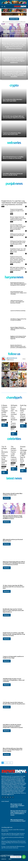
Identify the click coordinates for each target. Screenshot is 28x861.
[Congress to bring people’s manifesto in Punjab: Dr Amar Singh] (5, 211)
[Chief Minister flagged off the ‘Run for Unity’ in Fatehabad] (5, 319)
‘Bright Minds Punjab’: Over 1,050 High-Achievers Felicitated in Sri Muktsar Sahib (18, 250)
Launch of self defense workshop (17, 310)
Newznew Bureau (13, 428)
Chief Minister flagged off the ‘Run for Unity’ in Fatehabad (18, 319)
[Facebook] (2, 797)
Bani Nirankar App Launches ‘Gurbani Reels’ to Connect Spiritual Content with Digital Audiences (13, 610)
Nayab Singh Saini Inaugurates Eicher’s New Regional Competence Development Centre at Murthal (18, 284)
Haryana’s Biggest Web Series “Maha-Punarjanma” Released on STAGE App (18, 328)
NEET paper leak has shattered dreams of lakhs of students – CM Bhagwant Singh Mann (18, 269)
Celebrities (4, 466)
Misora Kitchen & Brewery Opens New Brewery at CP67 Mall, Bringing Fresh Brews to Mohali (12, 750)
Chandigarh (4, 419)
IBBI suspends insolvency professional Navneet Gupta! (17, 820)
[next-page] (11, 763)
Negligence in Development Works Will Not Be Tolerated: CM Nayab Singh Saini (18, 337)
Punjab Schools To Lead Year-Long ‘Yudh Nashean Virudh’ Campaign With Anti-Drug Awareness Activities (14, 202)
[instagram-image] (5, 366)
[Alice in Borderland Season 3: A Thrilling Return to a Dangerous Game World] (14, 153)
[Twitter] (10, 797)
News (3, 206)
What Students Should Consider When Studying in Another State (17, 805)
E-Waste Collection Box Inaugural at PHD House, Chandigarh (4, 412)
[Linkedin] (8, 797)
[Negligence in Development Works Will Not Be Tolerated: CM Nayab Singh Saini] (5, 337)
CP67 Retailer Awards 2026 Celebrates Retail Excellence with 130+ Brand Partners (14, 703)
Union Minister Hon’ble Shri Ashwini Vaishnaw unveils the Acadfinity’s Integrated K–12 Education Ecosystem (13, 726)
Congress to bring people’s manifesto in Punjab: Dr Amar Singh (17, 211)
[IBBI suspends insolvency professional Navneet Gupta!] (14, 532)
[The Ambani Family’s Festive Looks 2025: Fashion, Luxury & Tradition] (14, 443)
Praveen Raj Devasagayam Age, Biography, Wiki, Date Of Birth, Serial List (23, 455)
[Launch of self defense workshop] (5, 310)
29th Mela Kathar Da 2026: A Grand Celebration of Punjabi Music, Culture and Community (13, 680)
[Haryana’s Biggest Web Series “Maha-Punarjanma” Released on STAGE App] (5, 328)
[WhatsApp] (13, 797)
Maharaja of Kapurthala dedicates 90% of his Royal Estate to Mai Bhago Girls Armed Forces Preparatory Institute (14, 563)
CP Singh (3, 421)
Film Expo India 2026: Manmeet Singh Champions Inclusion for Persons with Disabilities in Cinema (12, 517)
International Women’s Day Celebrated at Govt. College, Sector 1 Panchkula (18, 293)
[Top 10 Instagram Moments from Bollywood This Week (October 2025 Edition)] (4, 443)
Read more (4, 425)
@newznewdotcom (12, 358)
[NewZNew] (20, 7)
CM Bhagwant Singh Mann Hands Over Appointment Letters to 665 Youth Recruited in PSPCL (17, 243)
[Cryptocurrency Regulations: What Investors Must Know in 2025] (14, 129)
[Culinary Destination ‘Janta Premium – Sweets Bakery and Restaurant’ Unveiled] (5, 302)
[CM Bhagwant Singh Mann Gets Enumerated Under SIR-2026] (5, 236)
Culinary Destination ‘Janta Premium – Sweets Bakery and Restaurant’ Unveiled (17, 302)
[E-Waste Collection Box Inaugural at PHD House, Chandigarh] (4, 402)
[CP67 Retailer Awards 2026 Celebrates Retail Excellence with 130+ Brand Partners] (14, 695)
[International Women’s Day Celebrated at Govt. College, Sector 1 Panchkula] (5, 293)
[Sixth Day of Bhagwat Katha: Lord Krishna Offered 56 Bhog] (23, 402)
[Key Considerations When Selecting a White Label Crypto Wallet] (14, 96)
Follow (23, 359)
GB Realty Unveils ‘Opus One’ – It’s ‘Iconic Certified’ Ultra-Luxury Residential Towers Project (14, 415)
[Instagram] (5, 797)
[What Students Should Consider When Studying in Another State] (14, 486)
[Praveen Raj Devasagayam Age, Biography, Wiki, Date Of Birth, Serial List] (23, 443)
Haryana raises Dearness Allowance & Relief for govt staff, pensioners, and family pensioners (18, 346)
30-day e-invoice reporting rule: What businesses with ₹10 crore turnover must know (13, 587)
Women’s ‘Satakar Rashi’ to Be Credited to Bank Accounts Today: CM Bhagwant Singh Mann (18, 219)
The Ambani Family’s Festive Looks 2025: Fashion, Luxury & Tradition (14, 454)
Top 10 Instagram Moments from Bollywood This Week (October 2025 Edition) (4, 455)
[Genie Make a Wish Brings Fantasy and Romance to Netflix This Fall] (14, 170)
